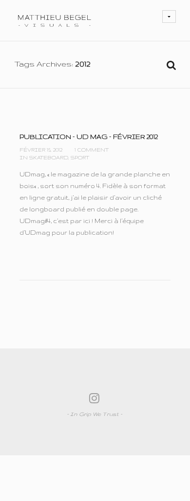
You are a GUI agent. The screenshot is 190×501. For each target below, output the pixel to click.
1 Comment (92, 150)
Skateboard (48, 157)
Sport (80, 157)
